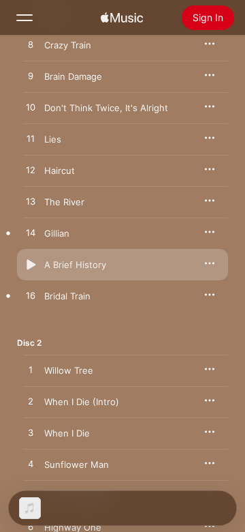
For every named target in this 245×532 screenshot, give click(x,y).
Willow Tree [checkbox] (68, 370)
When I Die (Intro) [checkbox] (81, 401)
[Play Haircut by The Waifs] (30, 170)
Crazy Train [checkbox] (67, 45)
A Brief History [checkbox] (75, 264)
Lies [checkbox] (52, 139)
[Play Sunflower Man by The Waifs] (30, 464)
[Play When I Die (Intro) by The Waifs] (30, 402)
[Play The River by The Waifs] (30, 202)
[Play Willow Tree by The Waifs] (30, 370)
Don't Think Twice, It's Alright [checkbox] (106, 107)
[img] (122, 18)
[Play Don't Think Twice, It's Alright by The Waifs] (30, 108)
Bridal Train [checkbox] (67, 296)
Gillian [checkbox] (56, 233)
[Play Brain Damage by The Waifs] (30, 76)
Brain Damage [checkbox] (73, 76)
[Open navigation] (24, 18)
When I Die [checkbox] (67, 433)
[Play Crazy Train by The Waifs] (30, 45)
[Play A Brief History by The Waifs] (30, 264)
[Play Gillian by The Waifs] (30, 233)
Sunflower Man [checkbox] (76, 464)
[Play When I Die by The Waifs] (30, 433)
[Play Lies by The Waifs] (30, 139)
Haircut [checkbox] (59, 170)
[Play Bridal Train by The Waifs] (30, 296)
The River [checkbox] (64, 201)
